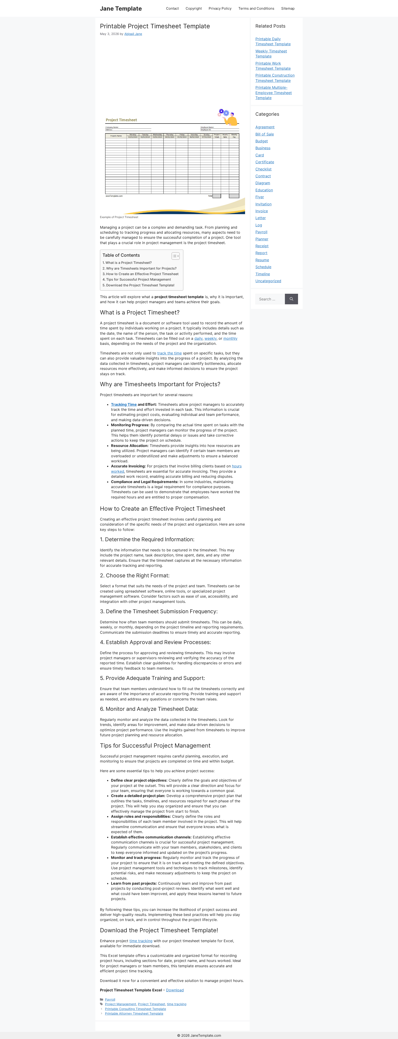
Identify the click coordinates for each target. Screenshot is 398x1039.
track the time (169, 353)
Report (261, 252)
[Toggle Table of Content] (173, 256)
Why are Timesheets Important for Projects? (141, 268)
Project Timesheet (151, 1004)
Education (264, 190)
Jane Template (121, 8)
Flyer (259, 197)
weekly (211, 338)
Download (175, 990)
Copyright (194, 8)
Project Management (120, 1004)
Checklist (263, 169)
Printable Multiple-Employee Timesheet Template (273, 92)
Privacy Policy (220, 8)
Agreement (265, 127)
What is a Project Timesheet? (128, 263)
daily (198, 338)
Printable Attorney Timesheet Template (134, 1013)
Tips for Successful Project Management (138, 279)
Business (262, 148)
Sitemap (288, 8)
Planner (261, 239)
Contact (172, 8)
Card (259, 155)
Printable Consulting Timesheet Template (135, 1009)
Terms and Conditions (256, 8)
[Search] (291, 299)
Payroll (110, 999)
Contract (263, 176)
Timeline (262, 274)
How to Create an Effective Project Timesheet (142, 274)
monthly (230, 338)
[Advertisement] (172, 71)
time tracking (140, 940)
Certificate (264, 162)
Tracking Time (124, 404)
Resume (262, 260)
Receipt (262, 246)
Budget (261, 141)
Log (258, 225)
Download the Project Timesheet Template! (140, 285)
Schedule (263, 267)
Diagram (262, 183)
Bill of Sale (264, 134)
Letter (260, 218)
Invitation (263, 204)
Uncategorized (268, 281)
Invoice (261, 211)
